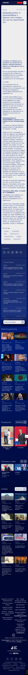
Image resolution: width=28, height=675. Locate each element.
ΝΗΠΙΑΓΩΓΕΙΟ (17, 239)
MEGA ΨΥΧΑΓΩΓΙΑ (14, 233)
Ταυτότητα (22, 663)
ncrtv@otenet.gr (20, 632)
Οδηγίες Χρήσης (7, 663)
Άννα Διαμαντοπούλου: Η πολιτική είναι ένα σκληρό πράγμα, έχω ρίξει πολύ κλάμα (7, 388)
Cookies (15, 663)
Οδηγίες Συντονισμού (8, 667)
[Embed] (21, 252)
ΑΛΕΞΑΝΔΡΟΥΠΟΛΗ (8, 236)
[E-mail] (16, 252)
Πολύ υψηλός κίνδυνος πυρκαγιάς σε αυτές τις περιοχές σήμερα (20, 570)
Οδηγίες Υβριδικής (20, 667)
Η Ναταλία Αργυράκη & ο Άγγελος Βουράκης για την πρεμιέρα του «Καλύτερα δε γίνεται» (7, 408)
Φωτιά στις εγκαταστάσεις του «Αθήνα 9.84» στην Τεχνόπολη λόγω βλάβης (12, 311)
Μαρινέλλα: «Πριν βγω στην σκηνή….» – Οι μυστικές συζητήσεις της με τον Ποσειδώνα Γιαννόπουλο (20, 408)
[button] (24, 2)
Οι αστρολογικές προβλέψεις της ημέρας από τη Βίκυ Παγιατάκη (19, 388)
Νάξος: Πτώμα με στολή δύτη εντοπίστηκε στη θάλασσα (19, 507)
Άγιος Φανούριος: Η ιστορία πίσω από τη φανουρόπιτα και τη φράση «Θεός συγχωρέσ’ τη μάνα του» (7, 572)
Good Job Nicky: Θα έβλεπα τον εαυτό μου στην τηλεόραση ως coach (7, 368)
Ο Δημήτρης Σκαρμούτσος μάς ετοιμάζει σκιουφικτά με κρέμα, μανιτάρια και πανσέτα (20, 369)
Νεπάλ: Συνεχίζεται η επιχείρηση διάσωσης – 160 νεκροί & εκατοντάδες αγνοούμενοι (13, 284)
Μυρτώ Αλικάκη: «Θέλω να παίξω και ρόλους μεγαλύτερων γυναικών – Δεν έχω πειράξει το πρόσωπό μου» (7, 348)
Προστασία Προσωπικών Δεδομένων (14, 662)
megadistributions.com (13, 670)
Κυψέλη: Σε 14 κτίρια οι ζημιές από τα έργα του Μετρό (7, 527)
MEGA (5, 233)
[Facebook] (4, 252)
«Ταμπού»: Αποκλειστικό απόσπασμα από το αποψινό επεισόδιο (19, 346)
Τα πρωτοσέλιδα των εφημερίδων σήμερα (20, 546)
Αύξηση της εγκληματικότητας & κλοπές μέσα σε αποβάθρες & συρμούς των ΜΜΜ (13, 268)
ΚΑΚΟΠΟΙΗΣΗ (7, 239)
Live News (21, 447)
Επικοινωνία (23, 665)
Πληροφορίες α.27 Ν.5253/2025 (10, 665)
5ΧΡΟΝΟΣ (6, 231)
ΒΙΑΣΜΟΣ (19, 236)
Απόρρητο (26, 672)
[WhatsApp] (12, 252)
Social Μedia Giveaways (19, 668)
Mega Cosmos (6, 668)
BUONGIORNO (15, 231)
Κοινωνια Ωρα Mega (7, 448)
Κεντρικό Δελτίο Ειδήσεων (6, 473)
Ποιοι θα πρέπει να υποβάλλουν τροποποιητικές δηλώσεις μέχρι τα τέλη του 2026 (12, 302)
